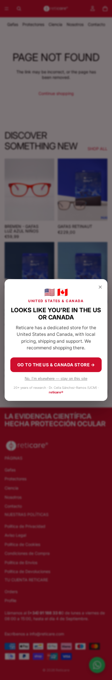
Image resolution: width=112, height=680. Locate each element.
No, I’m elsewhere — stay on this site (56, 378)
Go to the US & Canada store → (56, 364)
